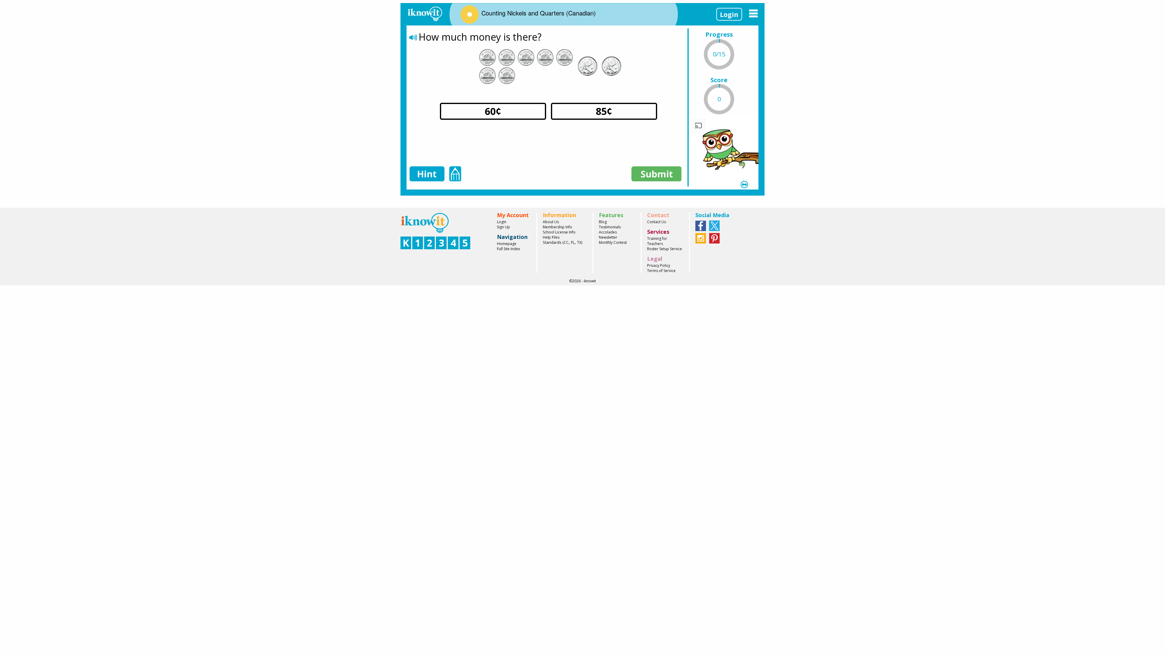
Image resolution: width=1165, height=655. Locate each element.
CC (566, 242)
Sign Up (503, 227)
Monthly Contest (613, 242)
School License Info (559, 232)
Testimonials (610, 227)
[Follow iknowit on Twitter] (714, 225)
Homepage (506, 243)
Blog (603, 221)
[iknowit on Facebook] (700, 225)
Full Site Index (508, 248)
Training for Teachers (657, 241)
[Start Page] (425, 13)
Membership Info (557, 227)
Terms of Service (661, 270)
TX (579, 242)
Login (729, 14)
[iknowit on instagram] (700, 237)
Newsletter (608, 237)
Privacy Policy (658, 265)
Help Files (551, 237)
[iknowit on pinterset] (714, 237)
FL (573, 242)
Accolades (608, 232)
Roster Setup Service (664, 248)
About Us (551, 221)
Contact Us (656, 221)
